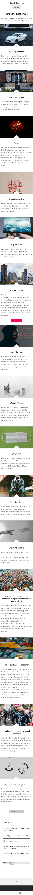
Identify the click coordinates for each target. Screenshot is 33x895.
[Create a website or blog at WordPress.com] (16, 881)
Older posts (16, 811)
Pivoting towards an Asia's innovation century (16, 853)
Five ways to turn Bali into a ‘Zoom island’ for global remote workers (16, 847)
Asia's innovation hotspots (10, 841)
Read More (16, 320)
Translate (16, 865)
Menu (17, 7)
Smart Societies (16, 3)
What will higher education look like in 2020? (16, 836)
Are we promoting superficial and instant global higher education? (16, 829)
